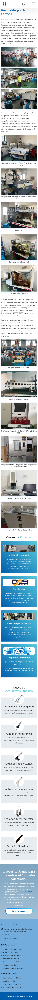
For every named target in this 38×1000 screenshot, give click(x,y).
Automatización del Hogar (12, 978)
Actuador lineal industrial (19, 818)
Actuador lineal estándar (19, 763)
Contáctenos (9, 924)
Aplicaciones (9, 973)
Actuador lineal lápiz (19, 846)
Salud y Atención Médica (12, 984)
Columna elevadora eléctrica (13, 968)
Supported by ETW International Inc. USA (19, 996)
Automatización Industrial (12, 987)
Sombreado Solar (9, 981)
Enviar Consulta (19, 911)
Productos (8, 944)
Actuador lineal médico (19, 789)
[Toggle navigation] (33, 3)
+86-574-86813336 (10, 938)
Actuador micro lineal (19, 733)
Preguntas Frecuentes (19, 657)
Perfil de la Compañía (19, 555)
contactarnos (29, 892)
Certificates (19, 589)
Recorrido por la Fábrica (19, 623)
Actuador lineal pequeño (19, 706)
